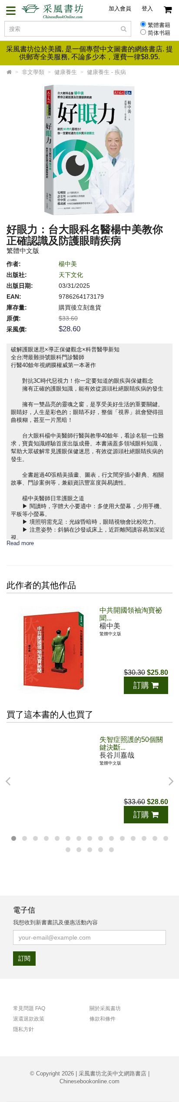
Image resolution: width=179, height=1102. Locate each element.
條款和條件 (103, 1019)
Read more (20, 543)
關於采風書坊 (105, 1008)
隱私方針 (23, 1029)
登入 (147, 8)
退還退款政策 (28, 1019)
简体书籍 (159, 33)
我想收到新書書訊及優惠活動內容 (55, 922)
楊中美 (68, 263)
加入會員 (120, 8)
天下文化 (71, 274)
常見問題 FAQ (29, 1008)
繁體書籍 (159, 25)
